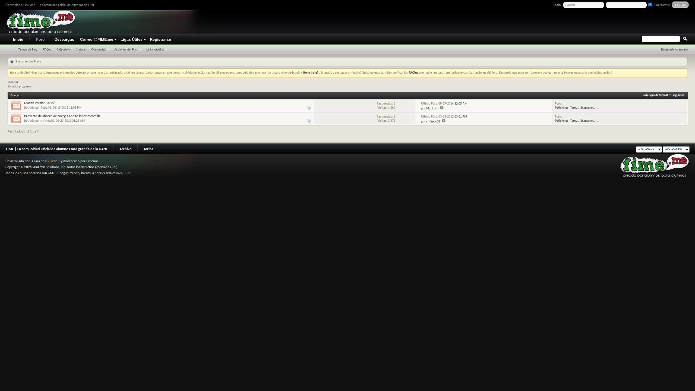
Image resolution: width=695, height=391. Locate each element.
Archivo (125, 149)
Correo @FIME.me (96, 39)
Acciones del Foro (126, 49)
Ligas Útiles (132, 39)
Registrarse (160, 39)
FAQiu (47, 49)
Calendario (63, 49)
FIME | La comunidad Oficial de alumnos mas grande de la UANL (57, 149)
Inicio (18, 39)
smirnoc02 (47, 120)
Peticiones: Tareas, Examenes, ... (576, 107)
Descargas (64, 39)
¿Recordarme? (661, 5)
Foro (40, 39)
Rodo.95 (45, 107)
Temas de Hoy (27, 49)
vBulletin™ (52, 161)
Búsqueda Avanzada (674, 49)
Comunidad (98, 49)
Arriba (148, 149)
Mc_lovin (432, 108)
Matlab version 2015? (40, 103)
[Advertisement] (588, 22)
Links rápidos (155, 49)
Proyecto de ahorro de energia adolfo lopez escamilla (62, 116)
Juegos (81, 49)
